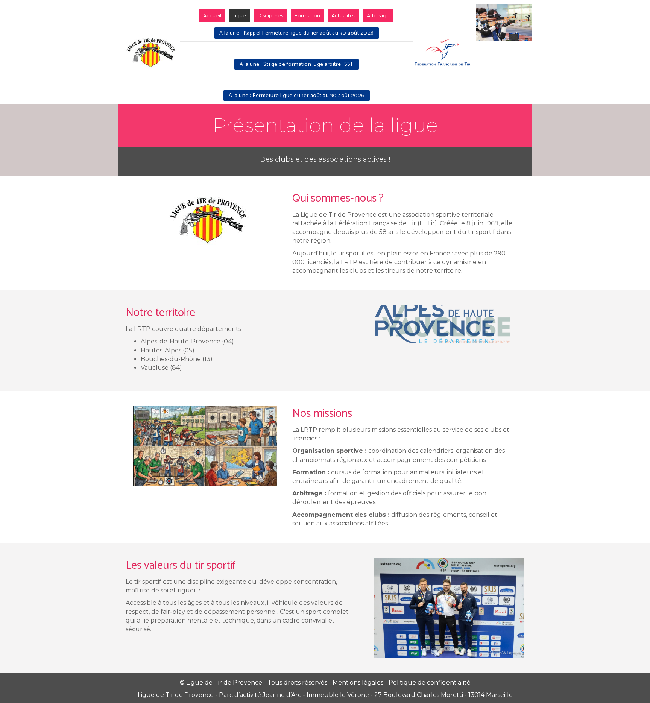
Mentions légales (358, 682)
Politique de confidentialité (430, 682)
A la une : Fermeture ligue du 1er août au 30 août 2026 (296, 95)
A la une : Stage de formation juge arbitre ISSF (297, 64)
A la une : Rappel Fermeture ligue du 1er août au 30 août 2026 (296, 33)
